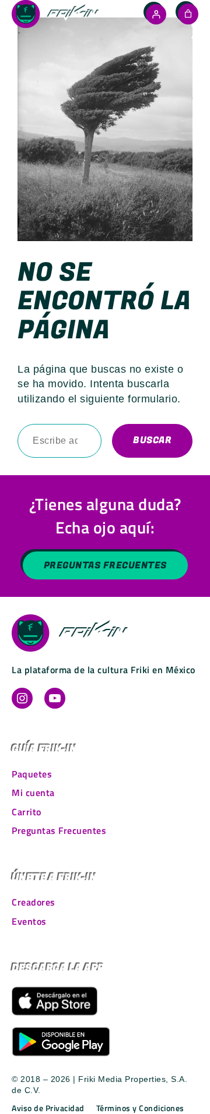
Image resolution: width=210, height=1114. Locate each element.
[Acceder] (156, 14)
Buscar (152, 440)
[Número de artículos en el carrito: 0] (188, 13)
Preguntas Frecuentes (105, 565)
